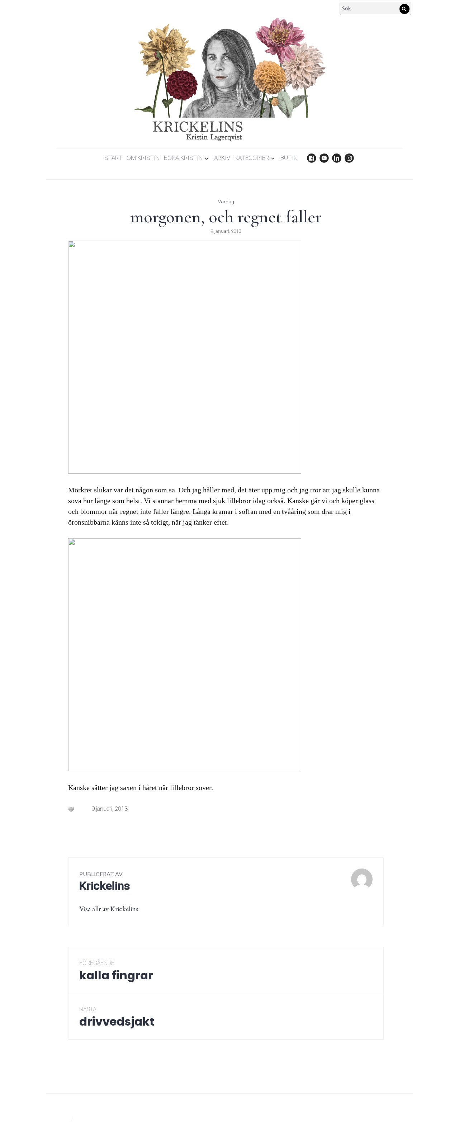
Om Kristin (143, 157)
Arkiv (222, 157)
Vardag (226, 201)
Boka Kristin (183, 157)
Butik (288, 157)
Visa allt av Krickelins (108, 908)
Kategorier (252, 157)
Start (113, 157)
